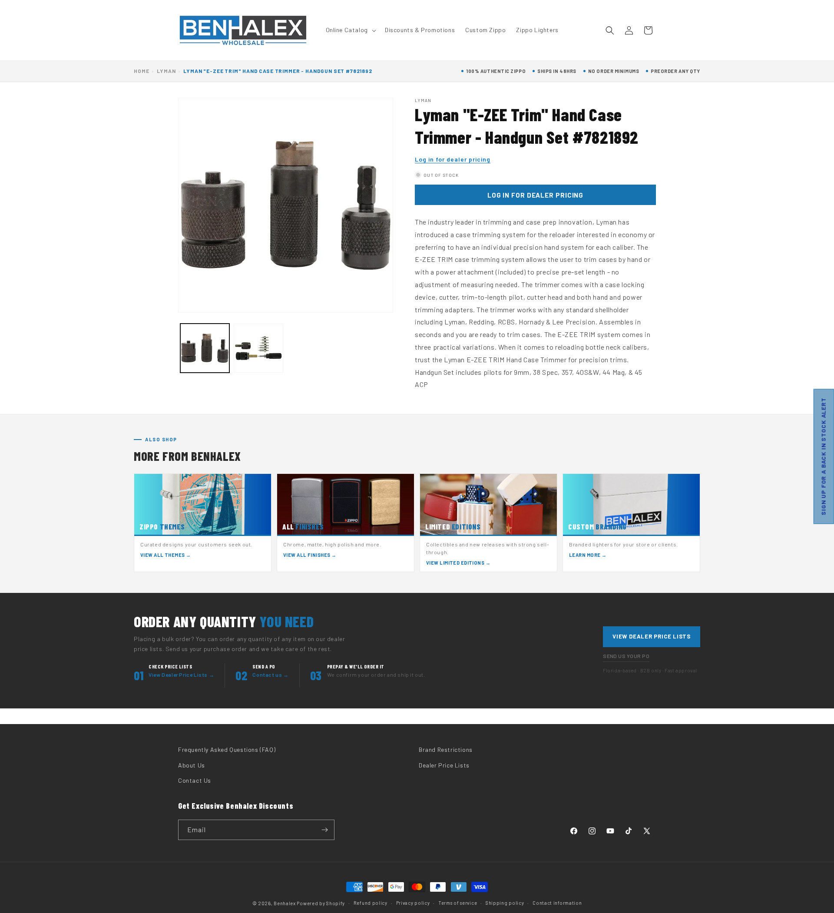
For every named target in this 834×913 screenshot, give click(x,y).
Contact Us (194, 780)
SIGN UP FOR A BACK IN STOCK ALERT (823, 457)
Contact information (557, 903)
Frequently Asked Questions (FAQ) (226, 749)
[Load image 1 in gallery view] (204, 348)
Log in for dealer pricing (452, 159)
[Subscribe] (324, 830)
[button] (350, 30)
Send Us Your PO (626, 656)
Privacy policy (413, 903)
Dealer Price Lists (444, 765)
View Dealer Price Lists (651, 636)
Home (141, 71)
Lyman (166, 71)
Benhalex (285, 903)
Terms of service (457, 903)
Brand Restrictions (446, 749)
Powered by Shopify (321, 903)
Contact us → (270, 675)
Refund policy (370, 903)
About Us (191, 765)
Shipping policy (505, 903)
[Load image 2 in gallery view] (258, 348)
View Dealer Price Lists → (181, 675)
